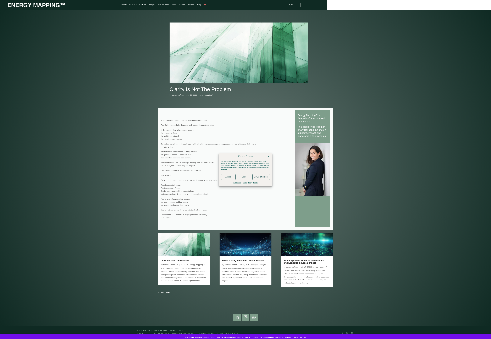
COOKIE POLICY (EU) (227, 334)
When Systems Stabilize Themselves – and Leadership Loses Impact (305, 262)
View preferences (261, 177)
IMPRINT (141, 334)
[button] (268, 156)
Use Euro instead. (291, 337)
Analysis (152, 5)
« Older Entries (164, 292)
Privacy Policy (247, 182)
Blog (199, 5)
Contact (182, 5)
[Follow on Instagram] (245, 317)
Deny (244, 177)
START (293, 4)
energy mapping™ (206, 95)
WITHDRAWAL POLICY (183, 334)
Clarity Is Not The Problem (200, 89)
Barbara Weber (178, 95)
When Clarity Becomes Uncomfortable (243, 261)
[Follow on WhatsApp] (254, 317)
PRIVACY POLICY (205, 334)
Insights (191, 5)
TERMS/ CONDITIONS (159, 334)
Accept (228, 177)
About (174, 5)
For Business (163, 5)
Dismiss (302, 337)
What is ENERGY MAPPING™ (133, 5)
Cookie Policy (237, 182)
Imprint (255, 182)
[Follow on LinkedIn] (237, 317)
